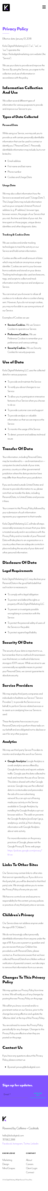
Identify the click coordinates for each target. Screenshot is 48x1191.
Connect (30, 1172)
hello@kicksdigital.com (13, 1135)
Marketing (7, 1160)
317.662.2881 (8, 1139)
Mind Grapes (8, 1168)
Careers (29, 1164)
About (29, 1160)
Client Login (31, 1168)
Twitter (26, 1143)
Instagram (18, 1143)
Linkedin (34, 1143)
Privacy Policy (28, 1180)
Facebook (7, 1143)
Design (5, 1164)
